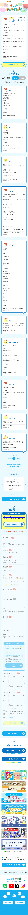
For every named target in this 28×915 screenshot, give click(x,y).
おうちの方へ (20, 902)
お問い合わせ (8, 902)
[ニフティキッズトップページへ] (6, 1)
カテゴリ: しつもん (20, 872)
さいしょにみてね (22, 1)
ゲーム (5, 857)
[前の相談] (2, 484)
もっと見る (14, 494)
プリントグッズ (21, 859)
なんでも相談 (12, 872)
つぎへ (18, 458)
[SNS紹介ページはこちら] (14, 882)
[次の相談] (25, 484)
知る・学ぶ (20, 857)
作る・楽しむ (7, 859)
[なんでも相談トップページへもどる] (14, 7)
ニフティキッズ (4, 872)
